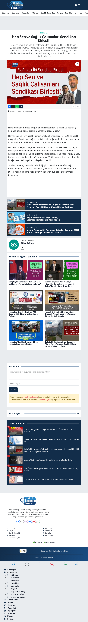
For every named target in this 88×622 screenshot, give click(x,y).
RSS (24, 551)
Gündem (5, 13)
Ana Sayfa (11, 569)
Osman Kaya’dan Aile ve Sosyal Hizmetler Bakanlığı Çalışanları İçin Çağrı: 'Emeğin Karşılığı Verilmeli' (60, 284)
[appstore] (38, 542)
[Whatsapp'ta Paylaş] (17, 106)
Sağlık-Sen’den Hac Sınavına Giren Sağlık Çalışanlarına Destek (23, 343)
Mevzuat (79, 13)
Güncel (35, 13)
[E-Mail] (22, 248)
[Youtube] (34, 521)
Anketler (11, 613)
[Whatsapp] (38, 521)
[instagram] (39, 564)
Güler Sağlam (27, 243)
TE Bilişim (49, 558)
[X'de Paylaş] (13, 106)
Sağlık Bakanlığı (48, 13)
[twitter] (27, 564)
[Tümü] (78, 413)
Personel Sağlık (44, 400)
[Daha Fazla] (21, 106)
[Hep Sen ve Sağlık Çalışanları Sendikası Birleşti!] (44, 82)
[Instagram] (26, 521)
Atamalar (26, 13)
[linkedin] (77, 564)
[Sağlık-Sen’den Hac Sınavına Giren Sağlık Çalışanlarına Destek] (26, 330)
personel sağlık (18, 597)
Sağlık (60, 13)
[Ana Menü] (79, 5)
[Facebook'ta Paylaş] (9, 106)
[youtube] (52, 564)
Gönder (13, 389)
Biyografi (11, 610)
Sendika (68, 13)
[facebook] (14, 564)
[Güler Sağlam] (14, 244)
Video (10, 602)
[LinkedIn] (30, 521)
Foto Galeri (12, 599)
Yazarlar (11, 605)
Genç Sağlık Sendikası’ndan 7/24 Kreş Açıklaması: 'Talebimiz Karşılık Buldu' (25, 283)
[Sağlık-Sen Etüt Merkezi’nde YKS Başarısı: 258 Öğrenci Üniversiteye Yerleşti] (26, 300)
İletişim (10, 619)
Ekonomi (15, 13)
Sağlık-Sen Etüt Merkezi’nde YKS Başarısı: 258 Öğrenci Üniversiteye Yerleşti (23, 314)
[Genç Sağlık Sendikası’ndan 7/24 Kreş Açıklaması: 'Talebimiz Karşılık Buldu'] (26, 270)
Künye (10, 616)
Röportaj (11, 608)
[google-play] (49, 542)
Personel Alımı (50, 535)
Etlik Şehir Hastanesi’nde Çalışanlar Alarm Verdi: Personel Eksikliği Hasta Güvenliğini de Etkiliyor (60, 344)
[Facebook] (18, 521)
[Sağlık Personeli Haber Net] (15, 5)
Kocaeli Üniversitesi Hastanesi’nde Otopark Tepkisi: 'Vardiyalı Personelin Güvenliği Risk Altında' (61, 314)
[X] (22, 521)
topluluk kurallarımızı (30, 397)
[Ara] (76, 5)
